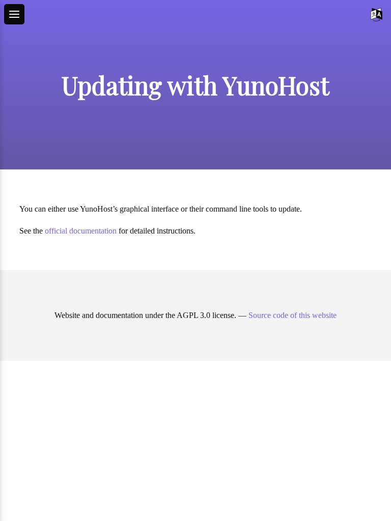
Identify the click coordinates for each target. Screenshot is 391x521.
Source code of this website (292, 315)
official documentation (81, 230)
